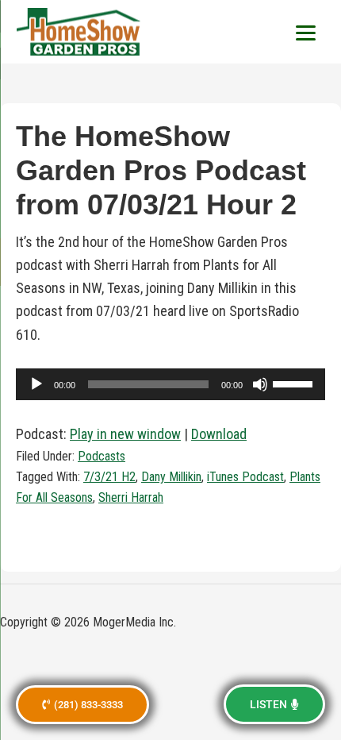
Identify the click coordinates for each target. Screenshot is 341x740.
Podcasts (101, 456)
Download (219, 434)
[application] (170, 384)
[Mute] (260, 384)
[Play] (36, 384)
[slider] (295, 382)
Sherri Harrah (130, 497)
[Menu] (305, 32)
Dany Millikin (171, 476)
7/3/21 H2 (109, 476)
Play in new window (125, 434)
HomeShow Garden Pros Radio (79, 32)
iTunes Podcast (245, 476)
